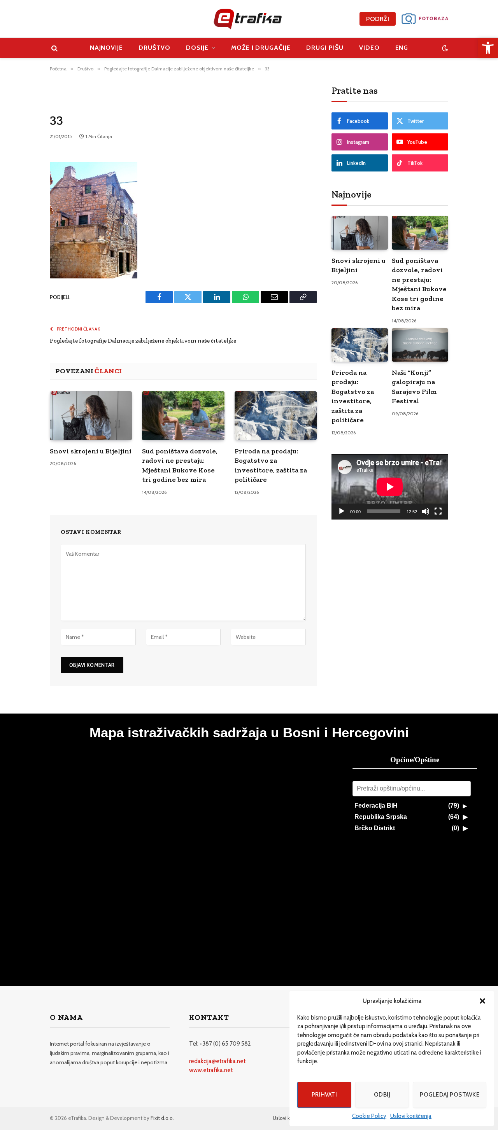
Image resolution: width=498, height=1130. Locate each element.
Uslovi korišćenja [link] (410, 1116)
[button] (482, 1001)
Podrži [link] (377, 19)
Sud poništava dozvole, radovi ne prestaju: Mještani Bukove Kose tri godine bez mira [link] (179, 465)
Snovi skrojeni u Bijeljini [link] (91, 451)
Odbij (382, 1094)
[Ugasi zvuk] (426, 511)
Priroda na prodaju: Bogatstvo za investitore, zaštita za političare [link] (271, 465)
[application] (389, 487)
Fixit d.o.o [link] (162, 1118)
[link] (488, 48)
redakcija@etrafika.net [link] (217, 1061)
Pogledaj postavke (449, 1094)
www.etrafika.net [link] (211, 1070)
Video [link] (369, 47)
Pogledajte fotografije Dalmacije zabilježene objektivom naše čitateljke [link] (143, 340)
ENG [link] (402, 47)
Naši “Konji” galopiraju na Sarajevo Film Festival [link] (414, 386)
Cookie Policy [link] (369, 1116)
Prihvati (324, 1094)
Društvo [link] (154, 47)
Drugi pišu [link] (325, 47)
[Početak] (341, 511)
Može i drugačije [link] (261, 47)
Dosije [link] (197, 47)
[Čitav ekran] (438, 511)
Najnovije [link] (106, 47)
